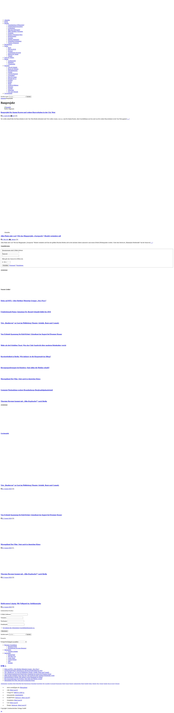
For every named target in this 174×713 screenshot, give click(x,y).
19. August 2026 (7, 548)
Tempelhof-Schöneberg (14, 41)
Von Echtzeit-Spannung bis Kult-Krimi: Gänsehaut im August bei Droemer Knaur (31, 334)
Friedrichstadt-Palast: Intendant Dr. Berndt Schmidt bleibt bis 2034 (26, 312)
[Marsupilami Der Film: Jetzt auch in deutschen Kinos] (8, 375)
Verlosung (117, 683)
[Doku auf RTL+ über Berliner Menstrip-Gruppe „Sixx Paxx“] (8, 297)
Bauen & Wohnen (13, 69)
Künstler (71, 683)
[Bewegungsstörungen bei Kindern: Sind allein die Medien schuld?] (8, 364)
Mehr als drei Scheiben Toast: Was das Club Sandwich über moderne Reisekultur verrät (33, 345)
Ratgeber (7, 65)
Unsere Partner (12, 659)
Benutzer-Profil (12, 646)
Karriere (10, 80)
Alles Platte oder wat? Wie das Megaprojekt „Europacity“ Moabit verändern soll (31, 236)
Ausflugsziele (12, 61)
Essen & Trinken (9, 57)
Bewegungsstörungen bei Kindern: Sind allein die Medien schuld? (25, 368)
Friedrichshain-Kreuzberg (15, 26)
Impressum (7, 653)
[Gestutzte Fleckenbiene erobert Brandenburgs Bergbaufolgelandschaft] (8, 386)
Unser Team (11, 658)
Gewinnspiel (53, 683)
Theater (10, 56)
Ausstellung (10, 683)
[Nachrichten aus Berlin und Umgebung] (55, 17)
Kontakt (10, 663)
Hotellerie (11, 62)
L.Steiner (13, 239)
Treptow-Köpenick (13, 43)
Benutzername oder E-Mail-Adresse (12, 250)
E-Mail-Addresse (6, 614)
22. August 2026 (7, 489)
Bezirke (6, 23)
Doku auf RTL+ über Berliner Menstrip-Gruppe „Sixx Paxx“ (23, 301)
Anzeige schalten (13, 651)
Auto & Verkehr (12, 67)
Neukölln (10, 33)
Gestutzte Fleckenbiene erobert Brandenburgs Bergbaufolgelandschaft (27, 390)
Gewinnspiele (8, 93)
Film (43, 683)
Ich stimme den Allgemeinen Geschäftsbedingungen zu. (19, 628)
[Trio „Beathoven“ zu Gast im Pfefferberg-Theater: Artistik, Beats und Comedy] (8, 319)
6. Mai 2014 (5, 239)
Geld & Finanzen (13, 74)
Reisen (6, 59)
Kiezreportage (59, 683)
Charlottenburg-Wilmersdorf (16, 25)
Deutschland (33, 683)
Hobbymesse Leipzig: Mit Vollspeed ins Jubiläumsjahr (21, 603)
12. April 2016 (6, 116)
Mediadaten (7, 650)
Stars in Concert (111, 683)
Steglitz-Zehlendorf (13, 39)
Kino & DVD (12, 49)
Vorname (3, 617)
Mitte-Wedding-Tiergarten (15, 31)
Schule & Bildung (13, 85)
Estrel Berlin (39, 683)
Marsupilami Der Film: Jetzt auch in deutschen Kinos (20, 379)
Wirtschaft (11, 90)
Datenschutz (11, 655)
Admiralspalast (4, 683)
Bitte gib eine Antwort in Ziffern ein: (12, 259)
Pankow (90, 683)
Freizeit (10, 72)
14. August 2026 (7, 607)
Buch (9, 48)
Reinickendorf (12, 36)
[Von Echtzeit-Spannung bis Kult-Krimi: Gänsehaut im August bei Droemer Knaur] (8, 330)
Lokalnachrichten (77, 683)
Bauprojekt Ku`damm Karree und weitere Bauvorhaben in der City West (28, 112)
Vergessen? (12, 265)
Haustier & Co (12, 78)
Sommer (101, 683)
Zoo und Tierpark (13, 92)
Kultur (6, 46)
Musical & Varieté (13, 54)
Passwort (4, 254)
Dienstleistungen (12, 70)
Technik (10, 88)
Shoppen (10, 87)
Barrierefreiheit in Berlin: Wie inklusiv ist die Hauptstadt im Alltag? (26, 356)
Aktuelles (7, 20)
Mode (9, 83)
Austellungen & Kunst (14, 52)
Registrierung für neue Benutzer (17, 648)
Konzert (10, 51)
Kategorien (4, 642)
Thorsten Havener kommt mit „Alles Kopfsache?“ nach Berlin (24, 401)
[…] (128, 119)
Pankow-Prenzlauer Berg (15, 34)
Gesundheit (11, 75)
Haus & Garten (12, 77)
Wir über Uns (12, 656)
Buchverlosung (27, 683)
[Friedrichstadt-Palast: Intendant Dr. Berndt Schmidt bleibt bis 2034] (8, 308)
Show (98, 683)
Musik (82, 683)
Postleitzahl (4, 624)
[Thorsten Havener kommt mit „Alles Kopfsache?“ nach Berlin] (8, 398)
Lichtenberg (11, 28)
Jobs (9, 661)
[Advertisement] (14, 419)
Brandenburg (8, 44)
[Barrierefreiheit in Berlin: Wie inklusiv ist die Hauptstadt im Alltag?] (8, 353)
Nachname (4, 621)
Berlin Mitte (18, 683)
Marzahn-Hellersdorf (14, 30)
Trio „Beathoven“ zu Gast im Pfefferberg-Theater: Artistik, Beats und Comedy (30, 323)
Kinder (10, 82)
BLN (13, 116)
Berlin (6, 21)
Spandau (10, 38)
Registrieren (19, 265)
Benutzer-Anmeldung (10, 645)
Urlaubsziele (11, 64)
